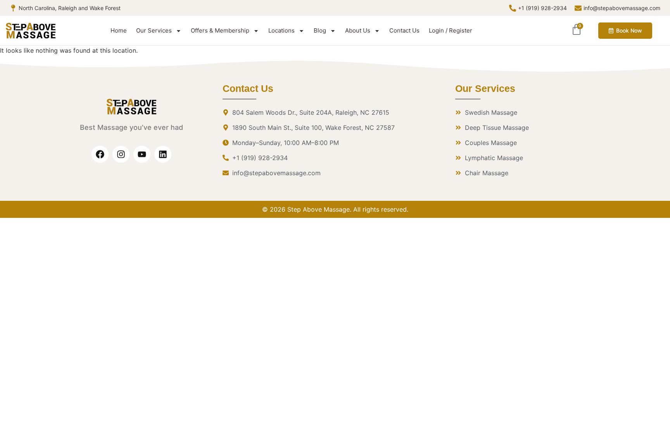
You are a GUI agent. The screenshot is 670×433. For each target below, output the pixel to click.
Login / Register (450, 30)
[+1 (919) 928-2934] (512, 8)
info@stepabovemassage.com (622, 8)
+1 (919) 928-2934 (542, 8)
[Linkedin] (162, 154)
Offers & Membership (220, 30)
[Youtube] (141, 154)
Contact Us (404, 30)
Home (119, 30)
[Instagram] (121, 154)
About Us (357, 30)
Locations (281, 30)
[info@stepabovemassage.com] (578, 8)
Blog (320, 30)
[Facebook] (100, 154)
